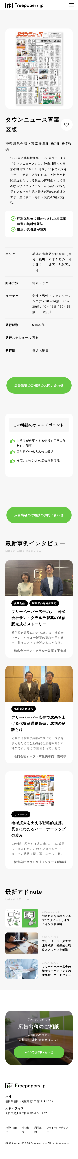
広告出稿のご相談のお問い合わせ (39, 385)
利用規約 (37, 1130)
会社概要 (25, 1130)
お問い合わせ (11, 1130)
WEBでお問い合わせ (39, 1052)
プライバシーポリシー (57, 1130)
